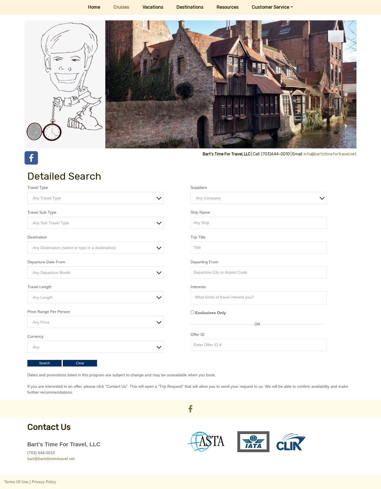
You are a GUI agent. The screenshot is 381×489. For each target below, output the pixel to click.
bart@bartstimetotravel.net (50, 458)
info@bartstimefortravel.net (330, 154)
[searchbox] (260, 297)
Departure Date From (46, 262)
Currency (35, 336)
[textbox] (96, 198)
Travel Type (37, 187)
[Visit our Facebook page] (31, 158)
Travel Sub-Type (41, 212)
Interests (198, 287)
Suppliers (199, 187)
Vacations (153, 7)
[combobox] (95, 198)
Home (94, 7)
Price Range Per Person (48, 311)
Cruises (121, 7)
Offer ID (197, 334)
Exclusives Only (210, 312)
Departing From (204, 262)
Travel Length (39, 287)
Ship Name (200, 212)
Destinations (190, 7)
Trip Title (198, 237)
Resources (227, 7)
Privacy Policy (44, 482)
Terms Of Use (16, 482)
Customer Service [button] (270, 7)
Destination (37, 237)
